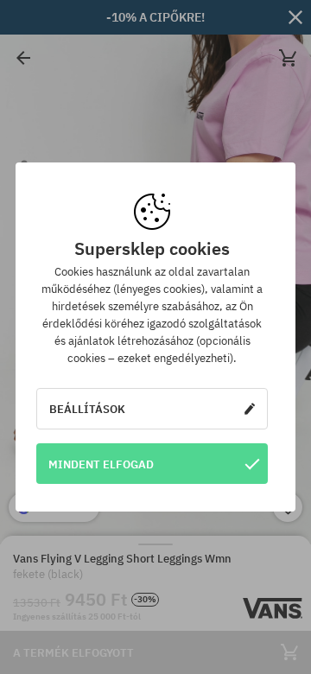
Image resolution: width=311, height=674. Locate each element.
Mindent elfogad (101, 464)
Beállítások (87, 408)
